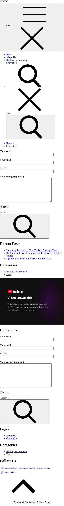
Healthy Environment (16, 60)
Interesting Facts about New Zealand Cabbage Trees (31, 250)
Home (9, 54)
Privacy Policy (43, 502)
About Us (11, 57)
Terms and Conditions (24, 502)
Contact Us (11, 63)
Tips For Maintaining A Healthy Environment (28, 258)
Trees (8, 274)
